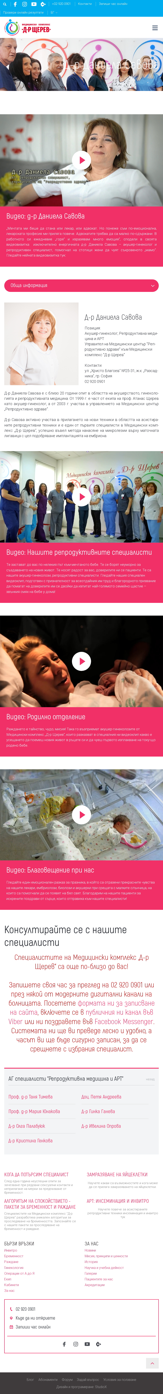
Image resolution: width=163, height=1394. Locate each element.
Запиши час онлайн (113, 4)
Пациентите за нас (99, 1279)
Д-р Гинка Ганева (98, 1111)
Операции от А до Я (19, 1273)
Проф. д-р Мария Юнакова (34, 1111)
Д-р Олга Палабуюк (26, 1126)
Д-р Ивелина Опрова (101, 1126)
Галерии (91, 1273)
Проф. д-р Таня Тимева (30, 1096)
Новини (90, 1250)
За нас (9, 1291)
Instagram (24, 4)
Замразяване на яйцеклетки (117, 1174)
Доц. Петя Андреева (101, 1096)
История (91, 1262)
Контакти (85, 4)
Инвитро (10, 1250)
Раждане (11, 1262)
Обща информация (29, 285)
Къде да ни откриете (35, 1317)
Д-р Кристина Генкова (30, 1140)
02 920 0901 (25, 1309)
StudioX (101, 1387)
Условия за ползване (119, 1380)
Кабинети (11, 1285)
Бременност (13, 1256)
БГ (52, 12)
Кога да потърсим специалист (36, 1174)
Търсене (5, 4)
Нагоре (152, 1363)
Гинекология (13, 1268)
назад (150, 1079)
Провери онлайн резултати (23, 12)
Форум (67, 1380)
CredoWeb (43, 4)
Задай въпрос (88, 1380)
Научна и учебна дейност (104, 1268)
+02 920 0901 (61, 4)
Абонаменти (48, 1380)
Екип (7, 1279)
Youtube (34, 4)
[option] (81, 236)
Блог (30, 1380)
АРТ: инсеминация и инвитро (118, 1201)
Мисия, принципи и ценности (106, 1256)
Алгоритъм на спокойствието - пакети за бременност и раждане (40, 1204)
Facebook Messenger (124, 1021)
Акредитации (95, 1285)
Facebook (15, 4)
